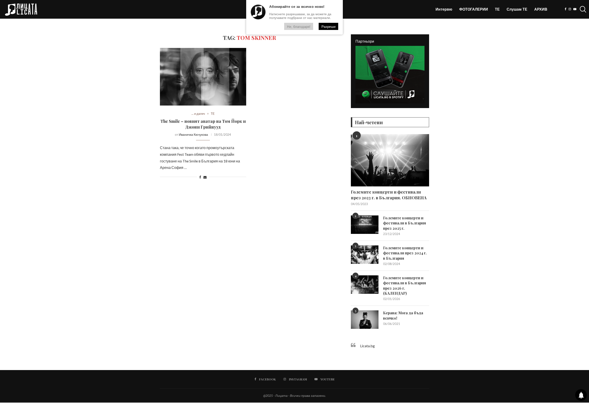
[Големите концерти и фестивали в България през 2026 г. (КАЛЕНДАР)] (364, 284)
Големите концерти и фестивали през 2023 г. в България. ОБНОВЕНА (389, 194)
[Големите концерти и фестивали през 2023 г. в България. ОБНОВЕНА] (390, 160)
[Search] (582, 9)
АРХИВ (540, 9)
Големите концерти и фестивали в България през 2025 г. (404, 223)
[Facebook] (565, 9)
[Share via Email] (205, 177)
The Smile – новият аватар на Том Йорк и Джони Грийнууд (203, 123)
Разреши (328, 26)
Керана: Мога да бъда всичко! (403, 315)
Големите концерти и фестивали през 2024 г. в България (405, 253)
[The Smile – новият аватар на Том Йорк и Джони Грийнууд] (203, 77)
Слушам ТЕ (517, 9)
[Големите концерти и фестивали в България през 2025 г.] (364, 224)
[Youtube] (574, 9)
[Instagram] (570, 9)
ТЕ (497, 9)
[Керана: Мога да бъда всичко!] (364, 319)
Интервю (444, 9)
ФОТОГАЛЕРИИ (473, 9)
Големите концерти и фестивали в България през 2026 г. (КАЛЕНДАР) (404, 285)
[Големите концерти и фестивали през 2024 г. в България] (364, 254)
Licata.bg (367, 346)
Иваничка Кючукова (193, 134)
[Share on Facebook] (200, 177)
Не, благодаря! (298, 26)
